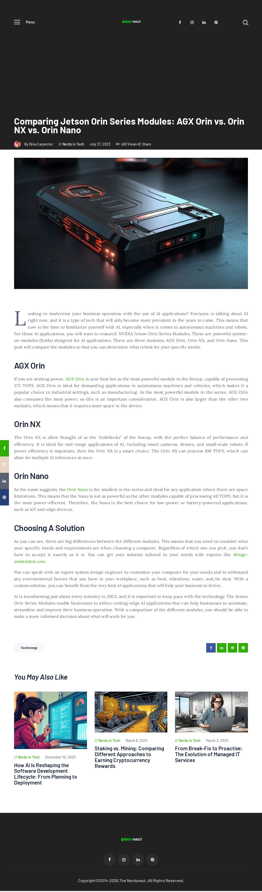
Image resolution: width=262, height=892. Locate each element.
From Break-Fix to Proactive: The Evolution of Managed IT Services (209, 754)
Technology (28, 648)
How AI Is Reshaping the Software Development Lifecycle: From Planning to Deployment (45, 774)
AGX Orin (75, 378)
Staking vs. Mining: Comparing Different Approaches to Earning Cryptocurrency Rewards (129, 757)
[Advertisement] (131, 67)
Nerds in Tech (73, 144)
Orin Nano (77, 489)
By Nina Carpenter (39, 144)
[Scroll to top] (257, 527)
